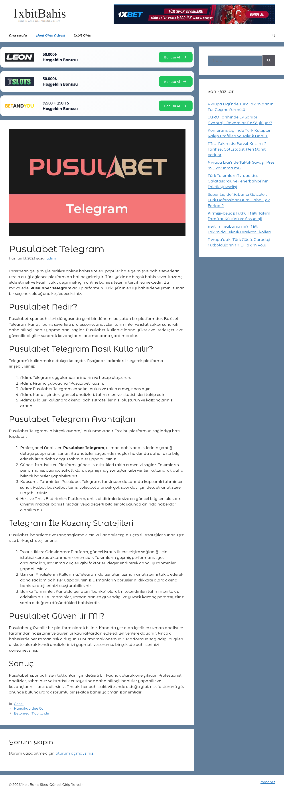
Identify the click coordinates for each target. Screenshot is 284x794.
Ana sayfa (18, 35)
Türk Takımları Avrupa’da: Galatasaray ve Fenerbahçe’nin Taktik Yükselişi (238, 181)
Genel (19, 704)
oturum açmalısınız (74, 753)
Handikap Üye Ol (28, 709)
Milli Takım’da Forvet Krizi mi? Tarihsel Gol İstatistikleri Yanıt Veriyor (237, 149)
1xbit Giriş (82, 35)
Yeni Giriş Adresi (50, 35)
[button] (273, 35)
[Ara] (268, 60)
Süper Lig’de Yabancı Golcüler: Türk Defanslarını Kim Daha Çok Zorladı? (239, 200)
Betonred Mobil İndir (31, 713)
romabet (267, 782)
